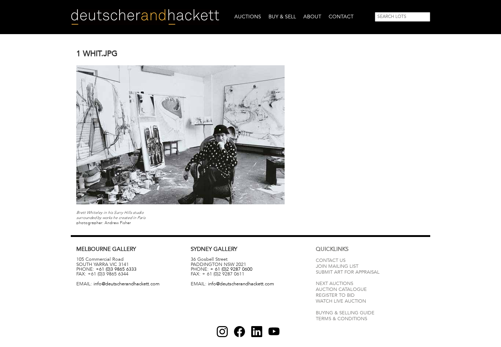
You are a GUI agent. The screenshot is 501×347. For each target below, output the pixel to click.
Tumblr (256, 331)
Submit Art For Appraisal (348, 272)
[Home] (145, 17)
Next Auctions (334, 283)
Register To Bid (335, 295)
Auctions (247, 17)
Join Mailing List (337, 266)
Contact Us (330, 260)
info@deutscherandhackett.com (127, 284)
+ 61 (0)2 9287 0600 (231, 269)
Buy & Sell (282, 17)
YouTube (273, 331)
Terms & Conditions (341, 319)
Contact (341, 17)
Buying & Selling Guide (345, 313)
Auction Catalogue (341, 289)
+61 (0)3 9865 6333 (116, 269)
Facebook (239, 331)
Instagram (222, 331)
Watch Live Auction (341, 301)
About (312, 17)
